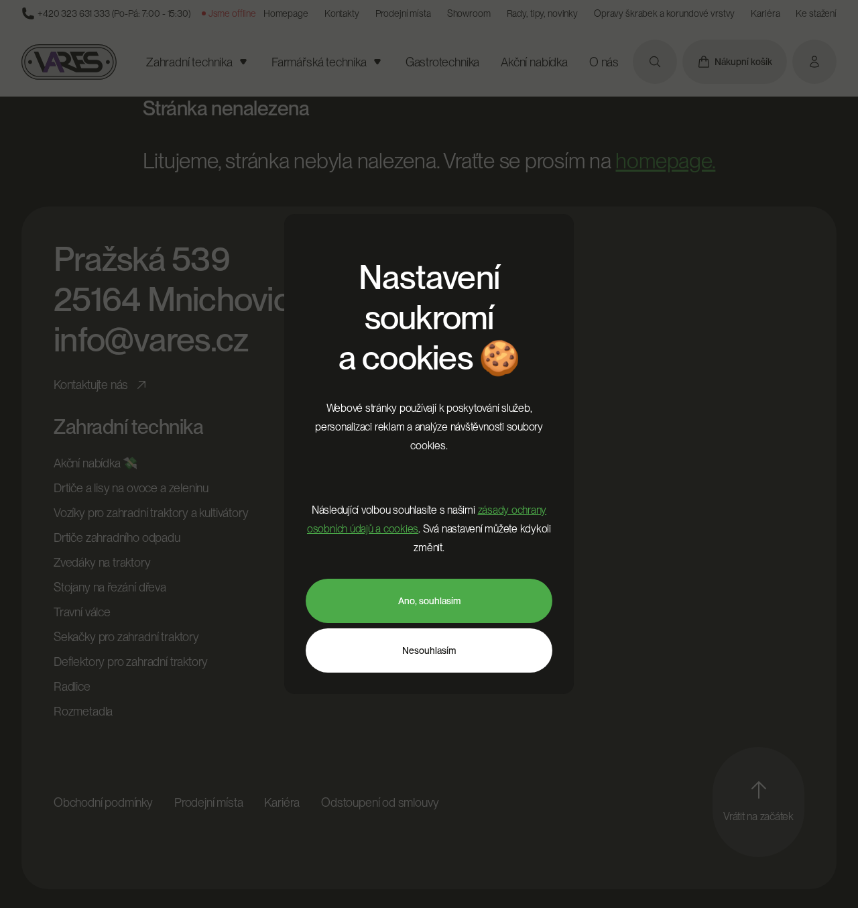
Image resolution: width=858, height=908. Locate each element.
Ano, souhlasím (429, 600)
